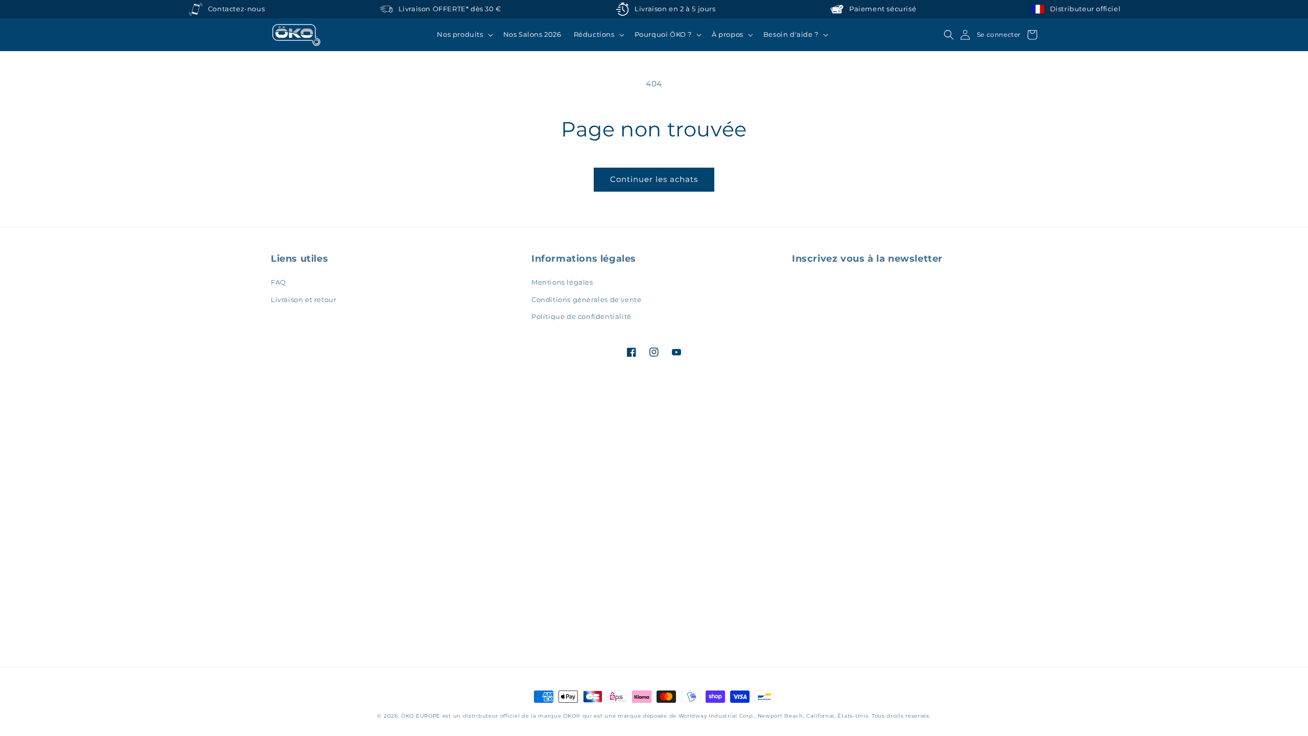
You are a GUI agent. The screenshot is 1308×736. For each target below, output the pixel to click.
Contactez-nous (236, 9)
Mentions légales (562, 282)
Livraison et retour (303, 299)
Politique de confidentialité (581, 316)
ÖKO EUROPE (420, 715)
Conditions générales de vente (586, 299)
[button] (464, 34)
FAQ (278, 282)
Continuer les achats (654, 179)
